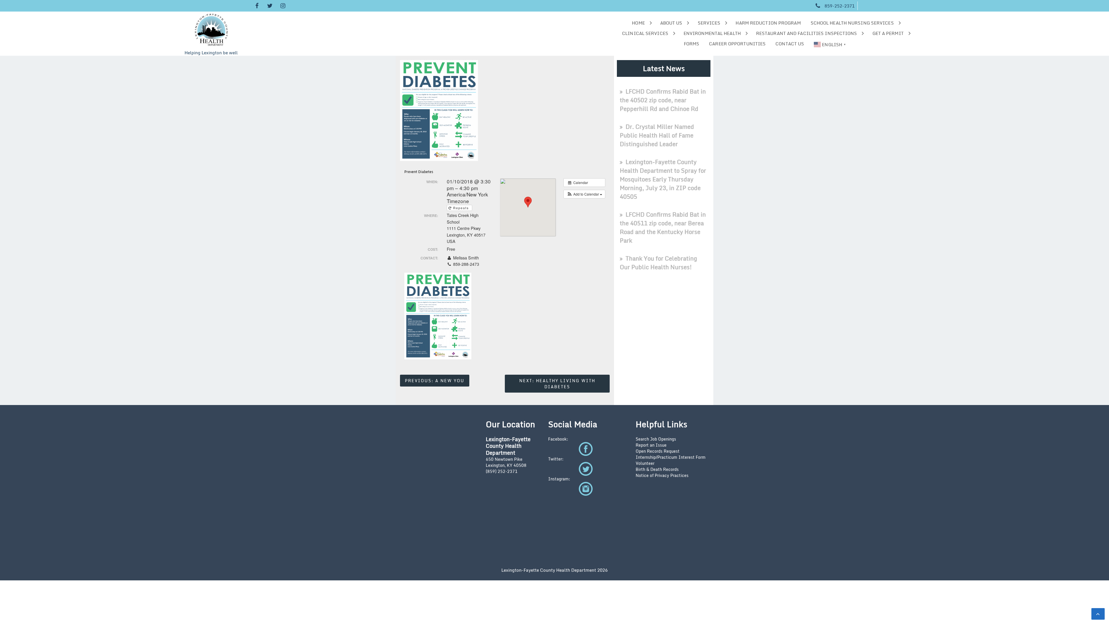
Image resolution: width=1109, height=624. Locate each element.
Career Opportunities (737, 43)
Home (638, 22)
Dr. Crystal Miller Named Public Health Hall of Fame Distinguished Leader (657, 135)
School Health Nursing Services (852, 22)
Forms (691, 43)
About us (671, 22)
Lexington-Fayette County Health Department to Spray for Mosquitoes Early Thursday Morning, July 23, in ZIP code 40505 (663, 179)
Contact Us (789, 43)
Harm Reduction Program (768, 22)
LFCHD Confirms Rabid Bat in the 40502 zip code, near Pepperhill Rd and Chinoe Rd (663, 100)
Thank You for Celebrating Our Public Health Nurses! (658, 263)
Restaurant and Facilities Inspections (806, 33)
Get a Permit (888, 33)
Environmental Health (712, 33)
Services (709, 22)
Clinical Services (645, 33)
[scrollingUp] (1098, 614)
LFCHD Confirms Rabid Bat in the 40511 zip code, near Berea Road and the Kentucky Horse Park (663, 227)
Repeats (461, 207)
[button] (584, 194)
